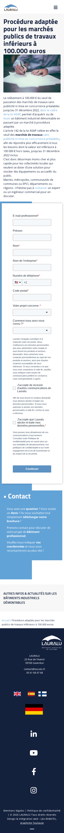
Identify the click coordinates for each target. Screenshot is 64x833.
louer (6, 118)
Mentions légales (13, 810)
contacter (41, 188)
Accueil (6, 620)
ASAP (17, 114)
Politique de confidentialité (44, 810)
